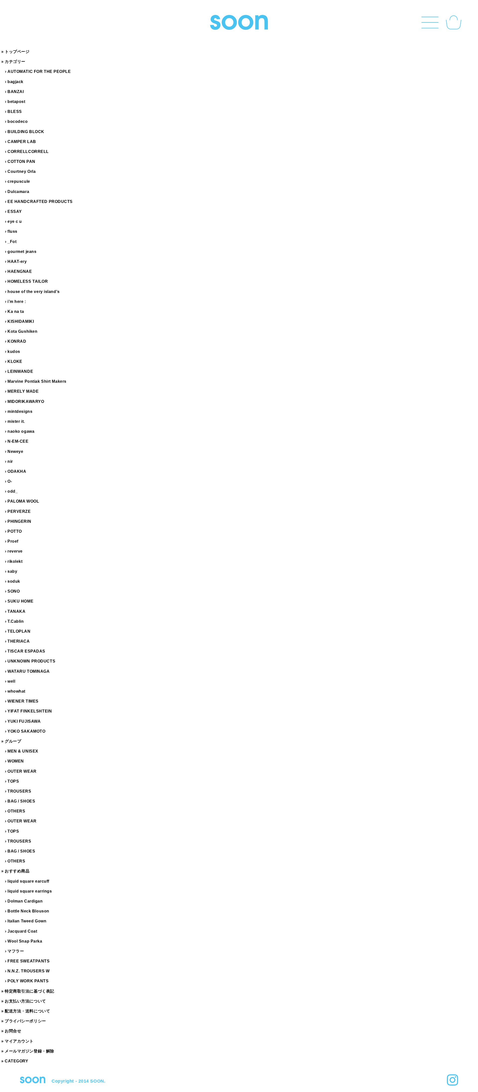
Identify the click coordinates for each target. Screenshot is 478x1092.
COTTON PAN (21, 161)
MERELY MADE (23, 391)
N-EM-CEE (17, 441)
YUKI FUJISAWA (24, 721)
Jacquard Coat (22, 931)
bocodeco (17, 121)
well (11, 681)
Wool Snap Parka (24, 941)
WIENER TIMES (23, 701)
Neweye (15, 451)
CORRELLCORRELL (28, 151)
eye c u (14, 221)
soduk (13, 581)
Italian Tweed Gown (26, 921)
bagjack (15, 82)
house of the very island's (33, 291)
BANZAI (15, 92)
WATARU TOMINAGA (28, 671)
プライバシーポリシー (25, 1021)
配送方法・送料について (27, 1011)
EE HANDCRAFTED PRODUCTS (40, 201)
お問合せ (13, 1031)
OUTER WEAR (22, 771)
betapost (16, 101)
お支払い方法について (25, 1001)
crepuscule (18, 181)
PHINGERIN (19, 521)
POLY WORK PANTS (28, 981)
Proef (12, 541)
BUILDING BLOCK (25, 132)
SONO (13, 591)
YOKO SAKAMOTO (26, 731)
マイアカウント (19, 1041)
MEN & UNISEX (22, 751)
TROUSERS (19, 791)
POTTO (14, 531)
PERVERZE (19, 511)
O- (9, 481)
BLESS (14, 111)
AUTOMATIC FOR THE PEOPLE (39, 71)
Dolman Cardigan (25, 901)
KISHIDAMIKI (20, 321)
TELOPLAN (18, 631)
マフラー (15, 951)
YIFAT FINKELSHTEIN (29, 711)
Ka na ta (15, 311)
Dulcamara (18, 192)
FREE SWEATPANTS (28, 961)
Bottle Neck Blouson (28, 911)
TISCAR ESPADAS (26, 651)
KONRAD (16, 341)
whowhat (16, 691)
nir (10, 461)
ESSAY (14, 211)
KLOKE (14, 361)
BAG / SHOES (21, 801)
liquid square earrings (29, 891)
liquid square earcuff (28, 881)
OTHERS (16, 811)
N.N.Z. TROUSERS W (28, 971)
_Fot (11, 241)
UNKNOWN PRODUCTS (31, 661)
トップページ (17, 51)
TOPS (13, 781)
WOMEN (15, 761)
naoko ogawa (20, 431)
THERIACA (18, 641)
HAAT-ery (17, 261)
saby (12, 571)
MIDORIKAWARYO (25, 401)
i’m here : (16, 301)
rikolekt (14, 561)
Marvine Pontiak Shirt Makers (36, 381)
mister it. (16, 421)
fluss (12, 231)
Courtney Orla (21, 171)
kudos (13, 351)
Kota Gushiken (22, 331)
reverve (15, 551)
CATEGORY (16, 1061)
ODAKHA (16, 471)
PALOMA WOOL (23, 501)
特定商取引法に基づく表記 (29, 991)
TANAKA (16, 611)
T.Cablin (15, 621)
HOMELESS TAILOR (27, 281)
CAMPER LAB (21, 142)
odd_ (12, 491)
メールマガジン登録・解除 (29, 1051)
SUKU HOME (20, 601)
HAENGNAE (19, 271)
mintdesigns (19, 411)
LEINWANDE (20, 371)
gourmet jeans (21, 251)
